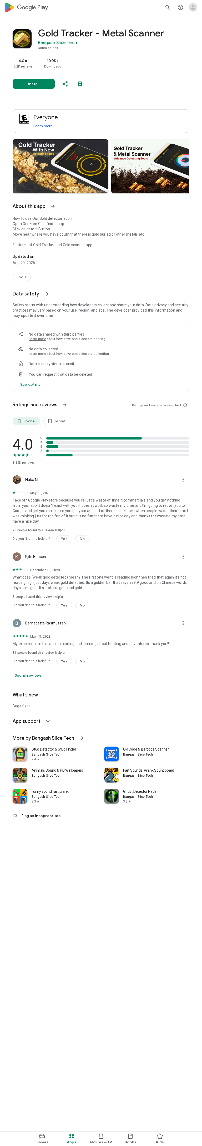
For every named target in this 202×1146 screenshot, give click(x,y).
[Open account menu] (193, 7)
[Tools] (22, 277)
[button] (60, 166)
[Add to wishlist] (80, 84)
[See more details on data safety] (30, 384)
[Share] (65, 84)
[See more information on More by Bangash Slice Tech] (81, 738)
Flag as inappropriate (37, 815)
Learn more (43, 125)
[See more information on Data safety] (46, 294)
